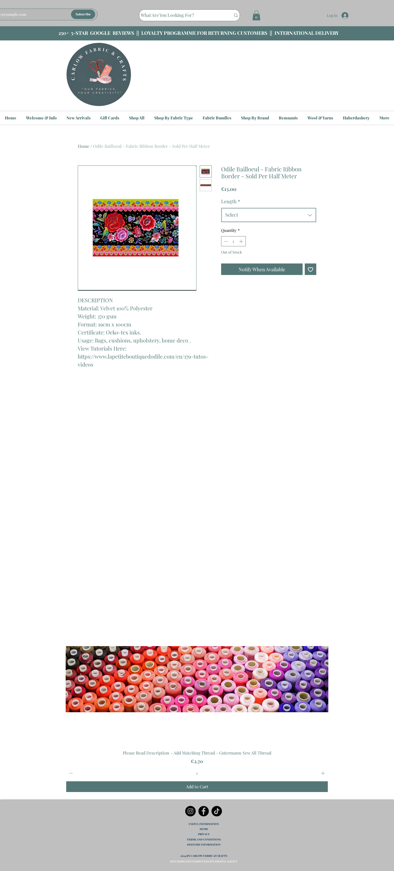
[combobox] (268, 215)
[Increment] (323, 773)
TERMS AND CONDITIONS (204, 839)
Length (230, 201)
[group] (197, 670)
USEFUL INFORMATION (204, 824)
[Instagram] (190, 811)
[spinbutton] (197, 773)
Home (83, 146)
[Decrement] (70, 773)
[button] (256, 15)
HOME (204, 829)
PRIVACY (204, 834)
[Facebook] (203, 811)
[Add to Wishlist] (310, 269)
